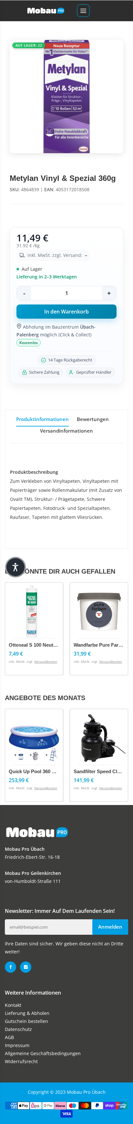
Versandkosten (45, 661)
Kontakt (13, 1005)
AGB (9, 1037)
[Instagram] (25, 967)
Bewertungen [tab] (93, 419)
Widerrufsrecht (21, 1061)
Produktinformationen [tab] (42, 419)
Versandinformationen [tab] (66, 430)
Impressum (17, 1045)
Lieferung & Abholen (27, 1013)
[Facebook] (10, 967)
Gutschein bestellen (26, 1021)
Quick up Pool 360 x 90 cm (39, 771)
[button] (15, 567)
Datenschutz (18, 1029)
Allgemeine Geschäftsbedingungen (43, 1053)
